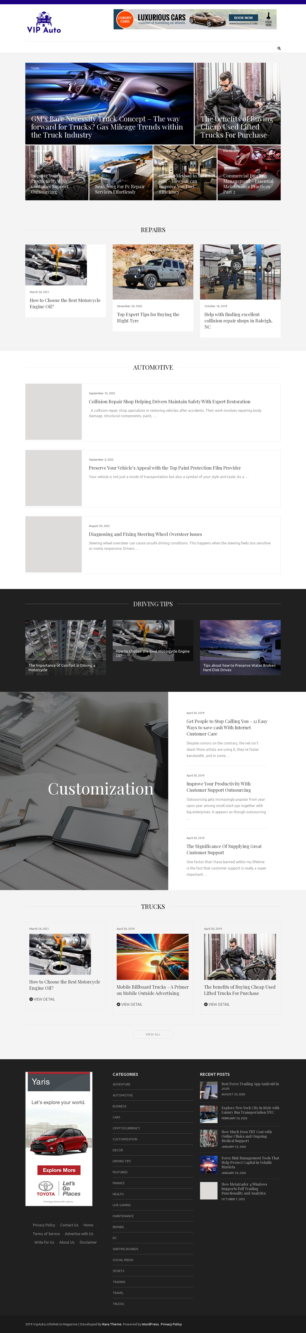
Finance (119, 1183)
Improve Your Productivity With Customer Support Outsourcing (50, 184)
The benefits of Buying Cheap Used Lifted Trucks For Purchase (236, 126)
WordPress (150, 1324)
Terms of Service (46, 1234)
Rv (52, 257)
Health (118, 1194)
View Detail (44, 999)
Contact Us (69, 1225)
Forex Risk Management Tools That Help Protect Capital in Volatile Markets (250, 1162)
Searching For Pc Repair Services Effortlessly (120, 189)
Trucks (35, 68)
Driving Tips (166, 150)
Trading (119, 1282)
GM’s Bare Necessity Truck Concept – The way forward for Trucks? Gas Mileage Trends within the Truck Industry (107, 126)
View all (153, 1034)
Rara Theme (111, 1324)
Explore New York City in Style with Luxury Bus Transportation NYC (250, 1110)
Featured (120, 1172)
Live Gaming (122, 1205)
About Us (67, 1242)
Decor (118, 1150)
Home (88, 1225)
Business (120, 1106)
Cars (116, 1117)
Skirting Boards (125, 1249)
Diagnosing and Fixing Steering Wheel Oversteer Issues (145, 534)
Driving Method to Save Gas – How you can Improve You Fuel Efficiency (183, 184)
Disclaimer (88, 1242)
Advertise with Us (79, 1234)
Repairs (99, 150)
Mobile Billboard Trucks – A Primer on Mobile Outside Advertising (153, 990)
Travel (118, 1293)
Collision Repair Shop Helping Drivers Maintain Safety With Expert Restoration (169, 401)
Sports (118, 1271)
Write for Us (44, 1242)
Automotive (39, 249)
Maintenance (231, 150)
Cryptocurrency (126, 1128)
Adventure (121, 1084)
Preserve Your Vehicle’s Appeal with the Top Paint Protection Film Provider (165, 468)
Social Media (123, 1260)
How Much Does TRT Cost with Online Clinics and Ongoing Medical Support (247, 1136)
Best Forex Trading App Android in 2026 (250, 1086)
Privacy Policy (44, 1225)
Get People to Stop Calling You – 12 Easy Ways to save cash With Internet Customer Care (227, 727)
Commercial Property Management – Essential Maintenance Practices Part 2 (248, 184)
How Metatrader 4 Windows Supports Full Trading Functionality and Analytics (244, 1188)
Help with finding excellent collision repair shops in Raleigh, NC (238, 320)
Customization (40, 150)
